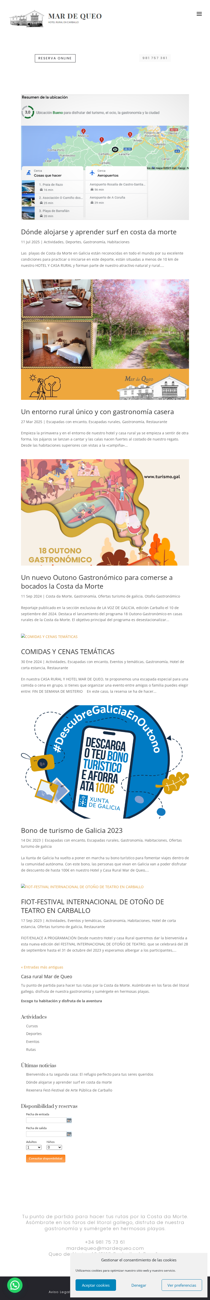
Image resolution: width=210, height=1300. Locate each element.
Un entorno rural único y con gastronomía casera (97, 411)
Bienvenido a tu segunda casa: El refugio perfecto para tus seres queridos (89, 1074)
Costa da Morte (59, 596)
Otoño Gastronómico (162, 596)
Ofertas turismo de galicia (120, 596)
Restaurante (156, 421)
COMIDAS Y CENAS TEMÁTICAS (67, 651)
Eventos (32, 1041)
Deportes (73, 241)
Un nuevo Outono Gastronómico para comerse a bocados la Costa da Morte (97, 582)
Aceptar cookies (96, 1285)
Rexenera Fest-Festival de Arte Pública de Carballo (69, 1090)
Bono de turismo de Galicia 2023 (72, 830)
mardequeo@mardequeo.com (105, 1248)
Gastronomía (94, 241)
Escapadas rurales (104, 421)
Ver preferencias (181, 1285)
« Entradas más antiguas (42, 967)
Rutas (31, 1049)
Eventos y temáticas (127, 661)
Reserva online (55, 58)
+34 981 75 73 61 (105, 1242)
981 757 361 (154, 58)
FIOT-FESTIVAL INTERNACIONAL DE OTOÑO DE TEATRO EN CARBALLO (92, 906)
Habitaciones (118, 241)
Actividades (54, 241)
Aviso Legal (59, 1292)
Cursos (32, 1025)
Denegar (138, 1285)
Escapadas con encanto (66, 421)
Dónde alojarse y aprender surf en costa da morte (99, 231)
